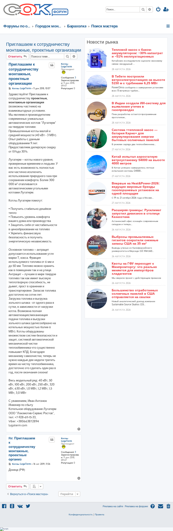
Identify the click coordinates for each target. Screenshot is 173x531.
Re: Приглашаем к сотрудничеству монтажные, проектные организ (22, 448)
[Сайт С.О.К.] (35, 9)
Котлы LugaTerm (66, 65)
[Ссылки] (168, 26)
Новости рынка (102, 42)
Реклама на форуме (136, 506)
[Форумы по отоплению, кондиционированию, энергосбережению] (59, 13)
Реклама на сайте (113, 506)
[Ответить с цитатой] (52, 65)
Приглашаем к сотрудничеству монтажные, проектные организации (43, 47)
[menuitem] (158, 10)
